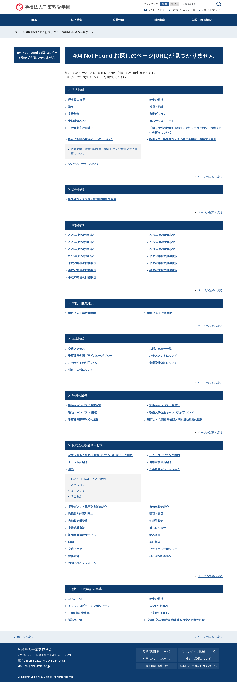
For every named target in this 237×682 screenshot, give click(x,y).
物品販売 (154, 534)
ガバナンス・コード (161, 120)
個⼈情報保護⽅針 (157, 665)
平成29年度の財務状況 (82, 263)
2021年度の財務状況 (81, 249)
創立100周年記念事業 (87, 589)
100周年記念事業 (79, 612)
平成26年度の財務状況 (163, 270)
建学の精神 (156, 99)
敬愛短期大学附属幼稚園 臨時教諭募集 (92, 199)
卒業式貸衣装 (76, 527)
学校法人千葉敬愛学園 (82, 313)
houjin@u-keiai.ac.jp (37, 666)
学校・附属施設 (83, 303)
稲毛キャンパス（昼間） (83, 412)
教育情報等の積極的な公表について (90, 139)
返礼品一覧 (75, 619)
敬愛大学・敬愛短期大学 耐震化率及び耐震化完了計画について (104, 151)
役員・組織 (156, 106)
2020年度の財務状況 (162, 249)
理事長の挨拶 (76, 99)
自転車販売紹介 (159, 506)
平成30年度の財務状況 (163, 256)
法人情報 (78, 90)
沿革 (71, 106)
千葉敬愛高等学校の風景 (83, 419)
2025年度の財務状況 (81, 234)
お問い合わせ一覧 (160, 348)
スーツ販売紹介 (78, 462)
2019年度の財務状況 (81, 256)
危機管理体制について (163, 362)
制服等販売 (156, 520)
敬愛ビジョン (157, 113)
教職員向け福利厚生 (80, 513)
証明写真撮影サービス (82, 534)
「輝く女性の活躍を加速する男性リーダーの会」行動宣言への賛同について (185, 130)
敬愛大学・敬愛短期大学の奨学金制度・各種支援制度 (182, 139)
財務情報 (78, 225)
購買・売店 (156, 513)
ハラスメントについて (163, 355)
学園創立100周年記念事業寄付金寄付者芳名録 (176, 619)
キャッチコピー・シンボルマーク (89, 605)
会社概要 (154, 541)
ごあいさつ (75, 598)
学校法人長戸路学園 (159, 313)
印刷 (71, 541)
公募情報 (78, 189)
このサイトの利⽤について (198, 651)
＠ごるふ (76, 496)
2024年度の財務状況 (162, 234)
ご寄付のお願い (159, 612)
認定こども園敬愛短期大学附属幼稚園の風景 (175, 419)
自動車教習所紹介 (160, 462)
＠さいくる (78, 490)
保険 (71, 469)
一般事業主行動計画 (80, 127)
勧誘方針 (73, 556)
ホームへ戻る (25, 636)
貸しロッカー (157, 527)
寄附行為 (73, 113)
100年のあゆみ (158, 605)
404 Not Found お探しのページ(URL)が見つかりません (37, 55)
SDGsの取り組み (160, 556)
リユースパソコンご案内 (164, 455)
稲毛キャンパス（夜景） (164, 405)
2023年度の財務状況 (81, 242)
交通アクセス (76, 348)
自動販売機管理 (78, 520)
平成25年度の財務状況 (82, 277)
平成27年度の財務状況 (82, 270)
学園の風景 (79, 395)
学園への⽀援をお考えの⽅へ (198, 665)
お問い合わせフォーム (82, 563)
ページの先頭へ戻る (210, 176)
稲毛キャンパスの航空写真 (84, 405)
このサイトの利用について (84, 362)
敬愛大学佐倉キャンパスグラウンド (171, 412)
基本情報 (78, 339)
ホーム (18, 32)
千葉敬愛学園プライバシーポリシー (90, 355)
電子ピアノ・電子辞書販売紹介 (87, 506)
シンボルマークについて (83, 163)
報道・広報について (80, 369)
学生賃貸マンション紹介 (164, 469)
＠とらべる (78, 484)
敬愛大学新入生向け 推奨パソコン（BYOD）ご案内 (100, 455)
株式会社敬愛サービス (87, 445)
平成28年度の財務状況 (163, 263)
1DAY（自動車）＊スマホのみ (90, 478)
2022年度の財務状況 (162, 242)
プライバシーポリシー (163, 548)
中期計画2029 (77, 120)
